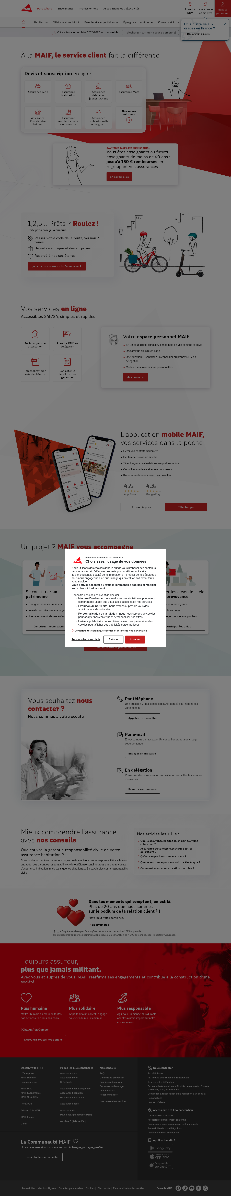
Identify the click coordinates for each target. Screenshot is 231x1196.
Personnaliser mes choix (86, 639)
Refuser (113, 639)
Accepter (135, 639)
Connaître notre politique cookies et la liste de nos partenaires (111, 630)
